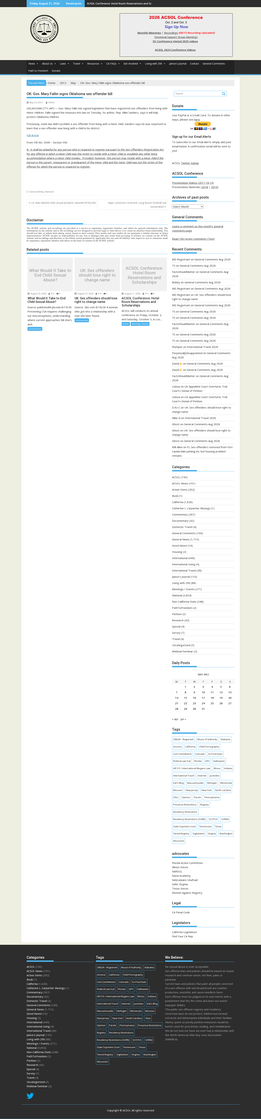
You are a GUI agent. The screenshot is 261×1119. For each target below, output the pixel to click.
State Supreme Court (184, 826)
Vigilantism (198, 833)
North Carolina (223, 790)
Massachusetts (195, 782)
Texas (218, 826)
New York (207, 790)
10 (203, 692)
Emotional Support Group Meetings (176, 37)
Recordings (171, 32)
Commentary (35, 328)
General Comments (214, 63)
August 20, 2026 (38, 293)
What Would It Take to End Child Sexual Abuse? (50, 275)
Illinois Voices (180, 867)
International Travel (184, 570)
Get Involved (131, 63)
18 (212, 697)
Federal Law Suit (182, 761)
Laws (63, 63)
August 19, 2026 (85, 293)
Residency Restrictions (185, 811)
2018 (205, 187)
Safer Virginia (180, 884)
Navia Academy (181, 875)
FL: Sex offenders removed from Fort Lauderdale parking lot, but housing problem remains (202, 451)
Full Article (33, 135)
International (82, 320)
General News (36, 191)
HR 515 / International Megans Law (191, 768)
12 (221, 692)
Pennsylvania (212, 797)
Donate (56, 70)
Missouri (177, 790)
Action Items (179, 489)
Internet (202, 775)
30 (194, 709)
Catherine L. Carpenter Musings (191, 508)
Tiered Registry (181, 833)
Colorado (200, 753)
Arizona (177, 746)
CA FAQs (111, 63)
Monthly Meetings (149, 32)
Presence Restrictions (185, 804)
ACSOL (126, 323)
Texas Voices (180, 888)
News (31, 63)
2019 (214, 187)
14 (176, 697)
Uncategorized (181, 645)
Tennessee (205, 826)
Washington (225, 833)
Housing (177, 552)
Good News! (179, 545)
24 (203, 703)
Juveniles (215, 775)
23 (194, 703)
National (49, 191)
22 (185, 703)
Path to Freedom (38, 70)
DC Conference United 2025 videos (175, 41)
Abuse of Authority (207, 739)
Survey (176, 632)
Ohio (175, 797)
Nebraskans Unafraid (185, 880)
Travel (76, 63)
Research (178, 620)
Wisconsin (178, 840)
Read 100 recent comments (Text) (193, 239)
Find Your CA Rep (182, 936)
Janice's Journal (177, 63)
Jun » (183, 719)
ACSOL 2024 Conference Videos (175, 50)
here (197, 119)
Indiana (228, 768)
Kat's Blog (178, 782)
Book (175, 496)
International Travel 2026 (202, 347)
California (177, 502)
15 (185, 697)
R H (52, 293)
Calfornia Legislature (184, 932)
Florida (198, 761)
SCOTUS (213, 819)
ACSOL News (180, 483)
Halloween (219, 761)
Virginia (212, 833)
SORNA (225, 819)
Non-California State (184, 601)
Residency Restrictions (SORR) (189, 819)
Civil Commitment (182, 753)
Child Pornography (209, 746)
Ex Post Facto (215, 753)
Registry (204, 804)
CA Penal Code (181, 912)
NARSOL (177, 871)
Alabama (225, 739)
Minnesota (226, 782)
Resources (93, 63)
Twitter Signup (190, 163)
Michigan (212, 782)
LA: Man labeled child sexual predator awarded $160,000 (63, 202)
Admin (51, 102)
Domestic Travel (182, 527)
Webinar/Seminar (182, 651)
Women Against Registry (187, 892)
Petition (177, 614)
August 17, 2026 (132, 293)
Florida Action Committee (187, 863)
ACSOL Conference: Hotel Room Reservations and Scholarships (125, 3)
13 (230, 692)
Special (176, 626)
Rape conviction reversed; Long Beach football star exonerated (137, 204)
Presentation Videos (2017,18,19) (193, 183)
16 (194, 697)
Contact (194, 63)
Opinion (186, 797)
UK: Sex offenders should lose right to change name (97, 275)
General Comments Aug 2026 (212, 259)
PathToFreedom (182, 608)
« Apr (175, 719)
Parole (197, 797)
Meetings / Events (140, 323)
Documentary (180, 520)
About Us (47, 63)
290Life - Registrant (183, 739)
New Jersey (192, 790)
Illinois (217, 768)
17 (203, 697)
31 (203, 709)
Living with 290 (153, 63)
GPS (207, 761)
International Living (183, 564)
